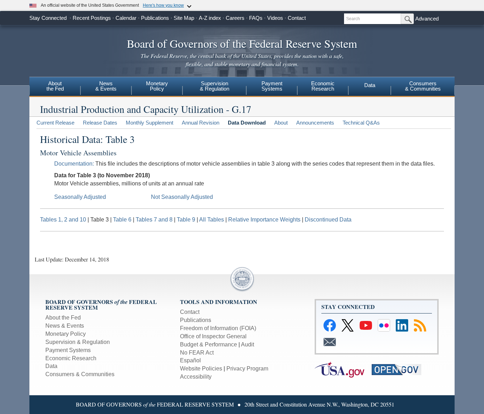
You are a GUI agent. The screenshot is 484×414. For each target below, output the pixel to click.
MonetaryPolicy (157, 86)
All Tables (211, 220)
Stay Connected (48, 18)
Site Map (184, 18)
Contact (297, 18)
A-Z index (210, 18)
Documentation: (74, 164)
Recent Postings (92, 18)
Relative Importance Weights (264, 220)
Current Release (55, 123)
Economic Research (70, 358)
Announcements (315, 123)
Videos (275, 18)
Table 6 (122, 220)
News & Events (64, 326)
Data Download (247, 123)
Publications (155, 18)
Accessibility (196, 377)
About (281, 123)
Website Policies (201, 369)
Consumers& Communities (423, 86)
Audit (247, 344)
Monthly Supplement (149, 123)
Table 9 (186, 220)
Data (369, 85)
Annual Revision (200, 123)
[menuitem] (54, 87)
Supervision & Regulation (77, 342)
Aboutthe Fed (55, 86)
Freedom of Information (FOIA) (218, 328)
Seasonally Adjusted (80, 197)
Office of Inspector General (213, 336)
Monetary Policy (65, 334)
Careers (235, 18)
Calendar (126, 18)
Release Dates (100, 123)
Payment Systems (68, 350)
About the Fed (63, 318)
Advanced (427, 19)
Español (190, 360)
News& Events (106, 86)
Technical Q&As (361, 123)
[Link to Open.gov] (399, 369)
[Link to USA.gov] (343, 369)
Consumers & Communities (79, 374)
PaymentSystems (271, 86)
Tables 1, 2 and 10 (63, 220)
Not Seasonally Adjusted (182, 197)
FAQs (256, 18)
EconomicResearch (322, 86)
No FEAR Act (197, 353)
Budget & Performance (208, 344)
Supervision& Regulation (214, 86)
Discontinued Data (328, 220)
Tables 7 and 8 (154, 220)
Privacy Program (247, 369)
